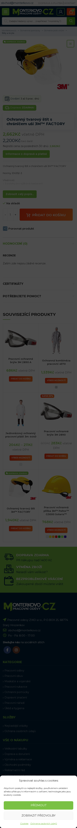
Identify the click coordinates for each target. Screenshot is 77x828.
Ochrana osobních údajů (43, 823)
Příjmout (39, 805)
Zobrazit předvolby (38, 815)
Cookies (24, 823)
